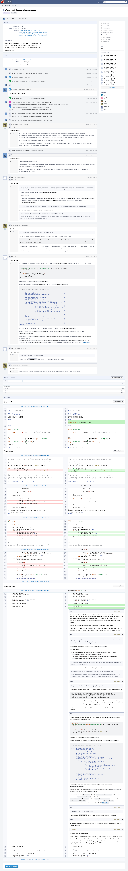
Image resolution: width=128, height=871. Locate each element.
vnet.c (8, 393)
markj (105, 103)
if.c (7, 391)
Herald (13, 73)
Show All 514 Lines (34, 859)
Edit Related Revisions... (109, 30)
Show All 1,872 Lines (35, 549)
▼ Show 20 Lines (45, 406)
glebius (106, 98)
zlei (105, 109)
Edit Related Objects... (108, 32)
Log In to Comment (11, 866)
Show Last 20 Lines (44, 581)
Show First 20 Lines (25, 406)
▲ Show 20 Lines (25, 486)
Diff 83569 (28, 89)
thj (22, 26)
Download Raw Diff (108, 28)
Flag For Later (106, 39)
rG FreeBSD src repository (25, 60)
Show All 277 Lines (35, 590)
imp (105, 101)
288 (13, 133)
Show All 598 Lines (35, 406)
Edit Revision (106, 23)
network (24, 28)
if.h (7, 388)
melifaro (106, 106)
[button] (98, 2)
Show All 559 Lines (34, 517)
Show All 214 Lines (34, 486)
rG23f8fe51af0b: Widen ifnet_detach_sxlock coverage (32, 31)
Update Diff (106, 26)
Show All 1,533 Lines (34, 581)
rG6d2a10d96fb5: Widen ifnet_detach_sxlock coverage (33, 35)
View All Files (112, 87)
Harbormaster (15, 81)
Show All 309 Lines (35, 455)
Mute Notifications (107, 37)
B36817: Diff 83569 (39, 98)
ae (104, 95)
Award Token (106, 41)
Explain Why (64, 104)
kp (13, 19)
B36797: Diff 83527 (39, 81)
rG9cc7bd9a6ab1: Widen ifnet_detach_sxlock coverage (33, 34)
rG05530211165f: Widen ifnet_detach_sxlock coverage (33, 32)
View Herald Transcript (42, 73)
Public (14, 13)
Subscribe (105, 35)
